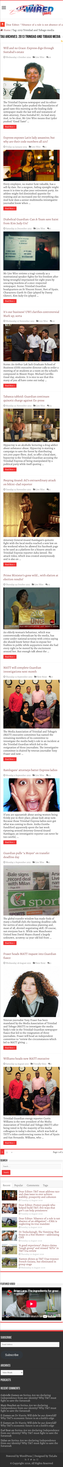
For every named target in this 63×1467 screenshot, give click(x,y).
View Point (42, 676)
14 (51, 405)
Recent (6, 1185)
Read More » (10, 127)
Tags (45, 1185)
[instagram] (37, 1459)
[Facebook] (28, 1459)
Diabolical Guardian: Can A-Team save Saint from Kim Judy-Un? (30, 221)
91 (50, 57)
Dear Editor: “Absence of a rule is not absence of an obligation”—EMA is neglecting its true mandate (39, 1221)
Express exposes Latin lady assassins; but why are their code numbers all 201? (29, 140)
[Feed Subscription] (62, 41)
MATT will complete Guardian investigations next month (22, 670)
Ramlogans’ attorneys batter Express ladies (30, 770)
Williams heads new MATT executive (26, 1059)
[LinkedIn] (34, 1459)
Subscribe (12, 1355)
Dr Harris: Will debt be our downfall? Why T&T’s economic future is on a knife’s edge (28, 1417)
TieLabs (53, 1456)
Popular (18, 1185)
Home (7, 30)
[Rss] (25, 1459)
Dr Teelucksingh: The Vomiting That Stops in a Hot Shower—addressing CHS (39, 1234)
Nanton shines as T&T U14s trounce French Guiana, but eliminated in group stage (39, 1261)
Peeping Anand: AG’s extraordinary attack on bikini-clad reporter (29, 482)
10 (54, 321)
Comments (33, 1185)
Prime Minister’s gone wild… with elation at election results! (30, 577)
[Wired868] (31, 9)
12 (50, 775)
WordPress (26, 1456)
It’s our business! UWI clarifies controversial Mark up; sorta (31, 314)
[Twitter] (31, 1459)
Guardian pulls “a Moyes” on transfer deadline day (26, 855)
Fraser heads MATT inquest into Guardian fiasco (29, 956)
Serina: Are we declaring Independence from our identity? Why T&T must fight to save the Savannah (28, 1397)
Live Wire (39, 57)
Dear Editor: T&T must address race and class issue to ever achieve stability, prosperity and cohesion (39, 1194)
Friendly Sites (39, 1063)
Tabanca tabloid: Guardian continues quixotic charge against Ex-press (26, 398)
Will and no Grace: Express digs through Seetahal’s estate (28, 50)
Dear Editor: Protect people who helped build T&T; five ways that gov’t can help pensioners (37, 1207)
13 (49, 584)
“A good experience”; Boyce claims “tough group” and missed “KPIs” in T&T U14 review (39, 1248)
